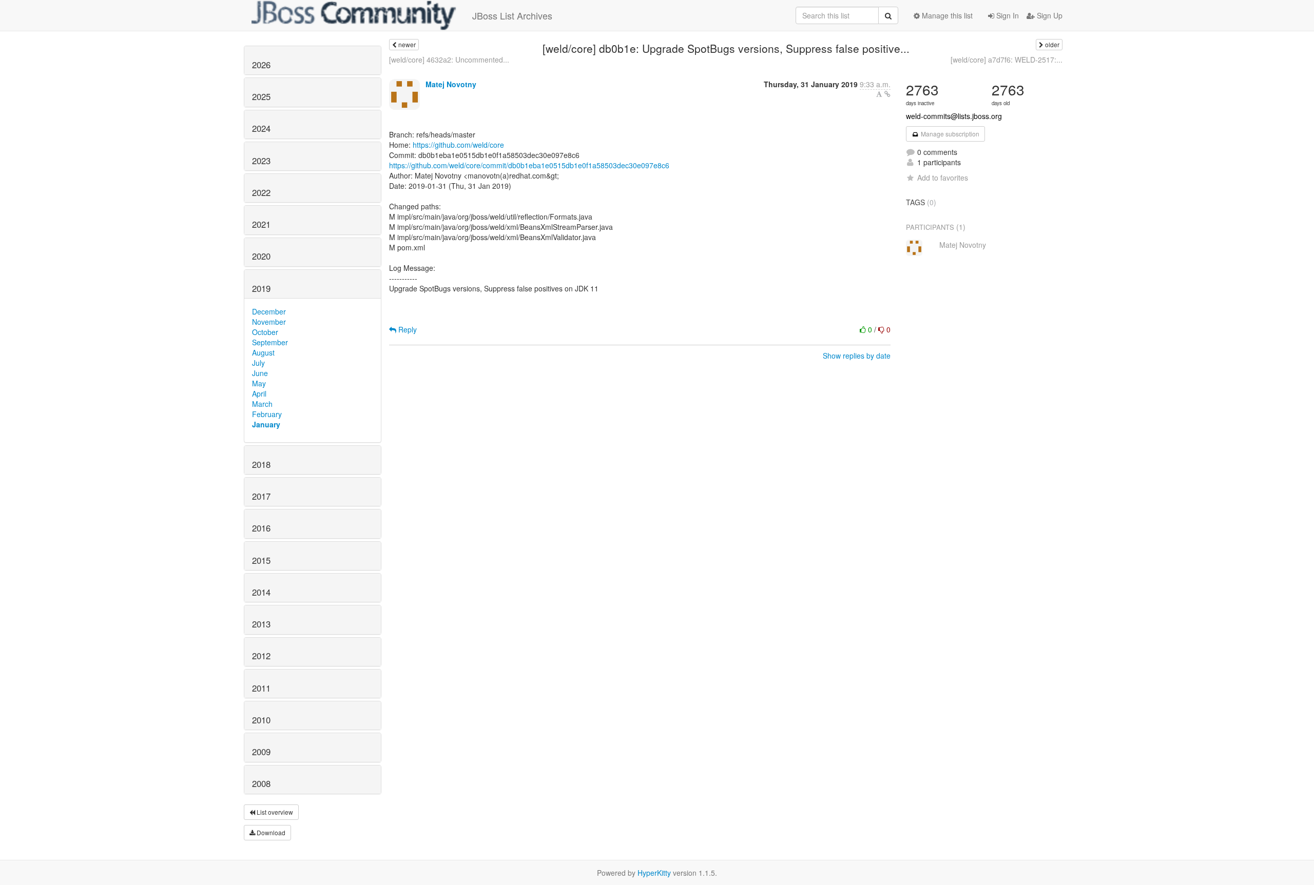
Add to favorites (942, 177)
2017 (261, 496)
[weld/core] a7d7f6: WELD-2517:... (1006, 59)
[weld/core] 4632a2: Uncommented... (449, 59)
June (260, 373)
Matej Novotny (451, 84)
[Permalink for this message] (887, 94)
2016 (261, 528)
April (259, 393)
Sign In (1006, 15)
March (262, 404)
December (269, 311)
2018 (261, 464)
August (263, 352)
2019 (261, 288)
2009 (261, 751)
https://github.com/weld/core (458, 145)
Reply (406, 329)
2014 (261, 592)
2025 (261, 96)
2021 (261, 224)
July (258, 363)
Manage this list (946, 15)
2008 (261, 783)
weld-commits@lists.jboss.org (954, 116)
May (259, 383)
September (270, 342)
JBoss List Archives (512, 15)
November (269, 322)
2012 (261, 656)
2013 (261, 624)
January (266, 424)
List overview (274, 812)
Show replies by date (857, 355)
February (267, 414)
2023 (261, 160)
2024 (261, 128)
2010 (261, 720)
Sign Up (1048, 15)
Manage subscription (949, 133)
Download (270, 832)
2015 (261, 560)
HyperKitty (654, 873)
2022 (261, 192)
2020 (261, 256)
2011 (261, 688)
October (265, 332)
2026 (261, 64)
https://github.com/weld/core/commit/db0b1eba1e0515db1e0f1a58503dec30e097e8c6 (529, 165)
